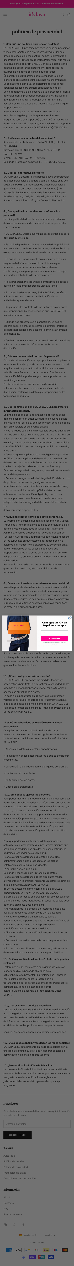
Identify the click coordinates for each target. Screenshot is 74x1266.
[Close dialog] (69, 617)
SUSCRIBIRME (54, 638)
